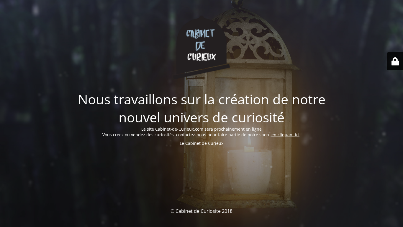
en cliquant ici (285, 134)
